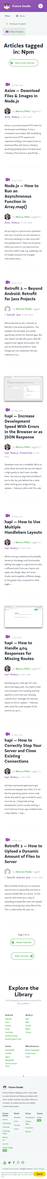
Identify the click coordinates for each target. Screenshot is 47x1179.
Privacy (41, 1169)
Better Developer (32, 1050)
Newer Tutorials (23, 942)
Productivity (26, 452)
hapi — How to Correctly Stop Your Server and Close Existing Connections (23, 750)
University (6, 1123)
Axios (7, 116)
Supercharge (6, 1148)
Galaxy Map (28, 1122)
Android (20, 877)
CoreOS (8, 1053)
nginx (7, 1057)
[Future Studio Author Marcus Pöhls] (7, 111)
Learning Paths (6, 1132)
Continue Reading (13, 157)
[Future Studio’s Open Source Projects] (23, 1163)
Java (18, 314)
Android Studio (11, 1036)
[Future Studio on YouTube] (5, 1163)
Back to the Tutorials (24, 63)
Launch (5, 1144)
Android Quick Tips (13, 1039)
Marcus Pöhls (23, 111)
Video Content (16, 31)
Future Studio (14, 1169)
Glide (7, 1029)
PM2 (27, 1022)
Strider (28, 1025)
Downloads (29, 1117)
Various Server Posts (11, 1064)
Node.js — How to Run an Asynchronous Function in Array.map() (22, 196)
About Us (5, 1138)
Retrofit (11, 314)
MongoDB (9, 1060)
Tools (27, 1057)
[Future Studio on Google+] (18, 1163)
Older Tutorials (22, 956)
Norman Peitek (24, 308)
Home (5, 1119)
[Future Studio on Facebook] (14, 1163)
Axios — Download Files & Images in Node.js (22, 96)
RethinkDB (9, 1050)
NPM (27, 1029)
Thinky (28, 1032)
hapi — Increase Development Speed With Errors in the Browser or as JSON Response (23, 426)
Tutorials (6, 1127)
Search (28, 1131)
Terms (36, 1169)
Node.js (16, 116)
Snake (39, 1118)
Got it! (39, 1174)
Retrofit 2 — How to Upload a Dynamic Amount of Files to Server (23, 853)
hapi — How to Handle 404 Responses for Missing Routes (19, 650)
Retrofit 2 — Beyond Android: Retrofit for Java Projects (23, 293)
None (22, 16)
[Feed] (23, 1076)
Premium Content (17, 23)
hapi (7, 452)
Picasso (8, 1025)
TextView (9, 1032)
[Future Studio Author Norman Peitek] (7, 309)
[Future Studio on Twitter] (9, 1163)
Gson (7, 1022)
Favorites (29, 1128)
